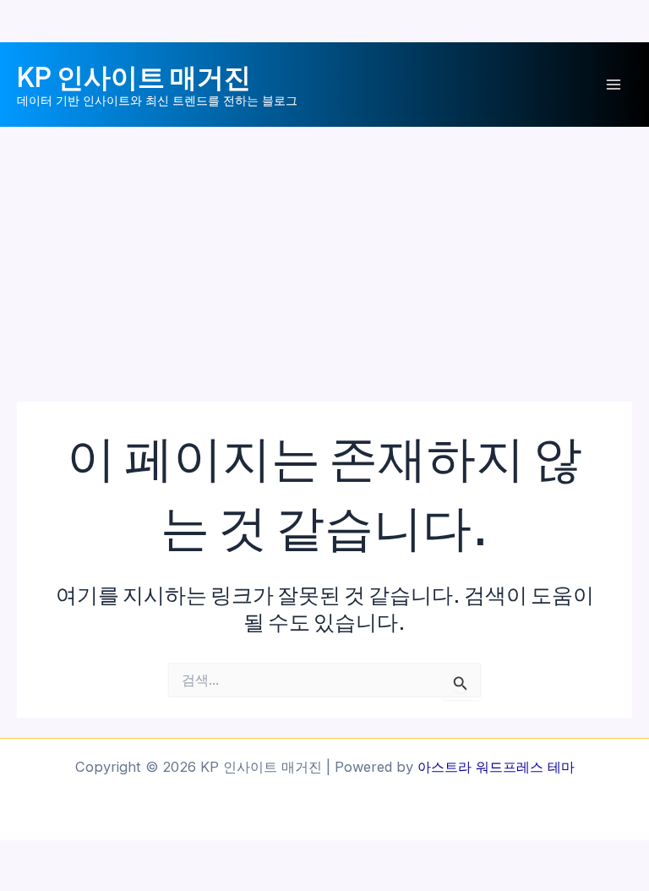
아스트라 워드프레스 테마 (496, 766)
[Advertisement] (324, 253)
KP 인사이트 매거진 (134, 76)
